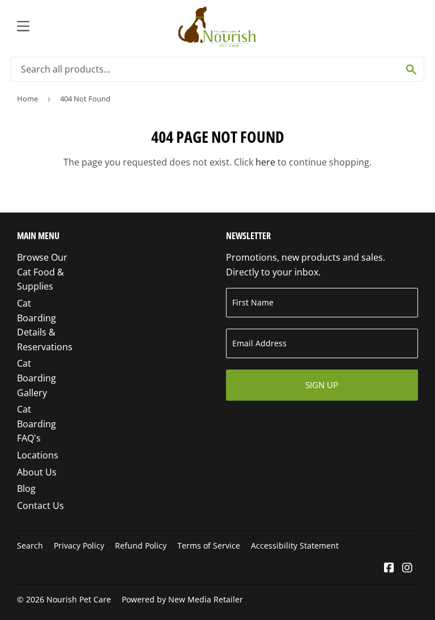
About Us (37, 472)
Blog (26, 488)
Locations (37, 455)
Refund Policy (141, 545)
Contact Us (40, 505)
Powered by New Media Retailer (182, 599)
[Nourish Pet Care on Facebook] (389, 568)
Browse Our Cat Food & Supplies (42, 271)
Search (30, 545)
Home (27, 99)
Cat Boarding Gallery (36, 377)
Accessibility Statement (295, 545)
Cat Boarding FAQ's (36, 423)
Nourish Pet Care (78, 599)
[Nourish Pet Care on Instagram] (407, 568)
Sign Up (321, 384)
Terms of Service (208, 545)
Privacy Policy (79, 545)
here (265, 162)
